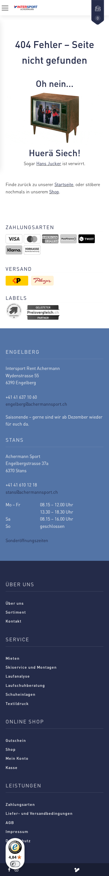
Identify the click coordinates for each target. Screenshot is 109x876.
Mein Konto (17, 758)
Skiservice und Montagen (31, 667)
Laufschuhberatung (25, 685)
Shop (54, 191)
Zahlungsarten (20, 804)
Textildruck (17, 703)
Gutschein (16, 740)
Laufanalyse (18, 675)
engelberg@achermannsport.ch (36, 404)
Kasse (12, 767)
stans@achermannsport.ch (32, 492)
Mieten (13, 658)
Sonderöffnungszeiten (27, 540)
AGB (10, 822)
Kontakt (14, 620)
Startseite (63, 184)
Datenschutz (18, 840)
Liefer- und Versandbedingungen (39, 813)
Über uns (15, 603)
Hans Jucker (48, 163)
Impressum (17, 831)
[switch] (15, 864)
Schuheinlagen (20, 694)
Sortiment (16, 611)
